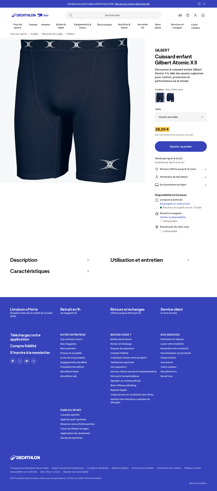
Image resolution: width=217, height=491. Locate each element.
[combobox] (181, 117)
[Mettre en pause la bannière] (199, 3)
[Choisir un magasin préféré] (180, 15)
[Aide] (188, 15)
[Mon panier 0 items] (203, 15)
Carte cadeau (195, 26)
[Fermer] (204, 3)
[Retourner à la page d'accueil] (30, 15)
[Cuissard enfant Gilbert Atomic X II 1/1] (72, 110)
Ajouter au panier (181, 146)
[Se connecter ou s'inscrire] (195, 15)
